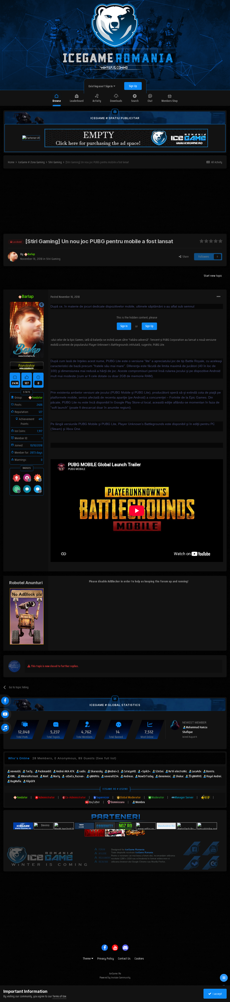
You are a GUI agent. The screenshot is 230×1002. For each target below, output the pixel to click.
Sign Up (133, 86)
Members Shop (169, 100)
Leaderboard (77, 100)
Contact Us (124, 958)
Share (185, 256)
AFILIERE (102, 853)
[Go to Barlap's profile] (13, 257)
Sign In (124, 326)
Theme (87, 958)
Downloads (116, 100)
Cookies (139, 958)
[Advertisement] (115, 202)
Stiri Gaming (53, 258)
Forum (102, 849)
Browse (57, 100)
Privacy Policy (105, 958)
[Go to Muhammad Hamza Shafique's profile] (175, 725)
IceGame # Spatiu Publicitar (115, 118)
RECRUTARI (103, 862)
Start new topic (213, 275)
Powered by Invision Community (115, 977)
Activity (97, 100)
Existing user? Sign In (100, 86)
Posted (65, 296)
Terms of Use (59, 996)
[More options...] (218, 296)
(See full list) (106, 758)
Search (135, 100)
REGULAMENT (105, 858)
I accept (216, 993)
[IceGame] (47, 855)
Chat (150, 100)
